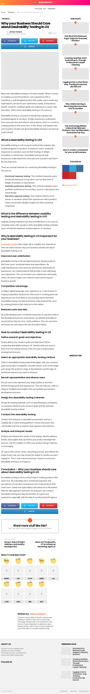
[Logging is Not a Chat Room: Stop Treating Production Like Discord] (75, 74)
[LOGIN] (87, 2)
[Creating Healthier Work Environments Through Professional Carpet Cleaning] (75, 49)
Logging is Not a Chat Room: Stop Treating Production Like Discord (75, 84)
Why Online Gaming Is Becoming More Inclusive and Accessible (75, 106)
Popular (38, 9)
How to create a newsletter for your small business (75, 151)
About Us (73, 691)
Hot (44, 9)
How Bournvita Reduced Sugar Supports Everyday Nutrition (75, 38)
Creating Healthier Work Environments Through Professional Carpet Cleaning (75, 61)
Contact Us (64, 691)
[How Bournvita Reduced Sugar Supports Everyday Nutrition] (75, 28)
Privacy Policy (84, 691)
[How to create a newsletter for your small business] (75, 141)
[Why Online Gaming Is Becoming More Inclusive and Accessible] (75, 95)
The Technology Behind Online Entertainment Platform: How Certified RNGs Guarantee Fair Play (75, 129)
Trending (51, 9)
